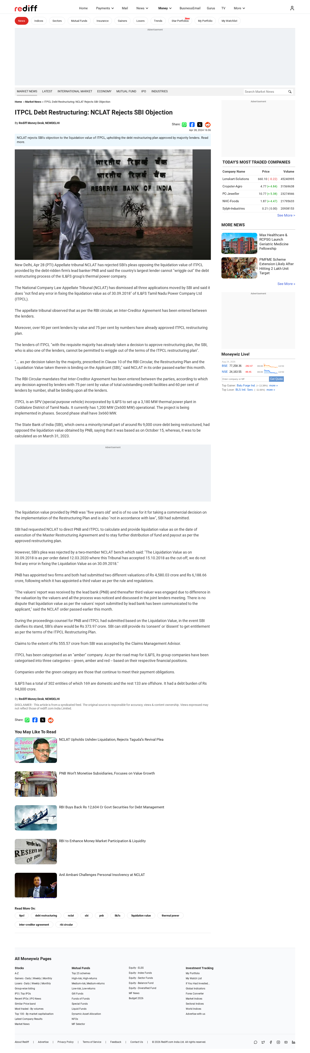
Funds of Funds (81, 998)
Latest (47, 91)
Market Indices (194, 998)
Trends (158, 20)
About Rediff (22, 1042)
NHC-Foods (230, 201)
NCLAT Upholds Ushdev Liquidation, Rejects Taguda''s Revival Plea (111, 740)
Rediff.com (167, 1042)
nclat (71, 915)
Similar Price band (25, 1003)
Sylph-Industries (233, 208)
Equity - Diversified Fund (142, 988)
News (140, 8)
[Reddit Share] (206, 124)
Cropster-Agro (232, 186)
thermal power (170, 915)
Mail (125, 8)
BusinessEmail (190, 8)
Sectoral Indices (195, 1003)
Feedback (115, 1042)
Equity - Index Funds (140, 972)
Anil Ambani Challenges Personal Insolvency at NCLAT (102, 875)
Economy (104, 91)
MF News (134, 993)
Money (163, 8)
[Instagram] (278, 1043)
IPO (143, 91)
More (237, 8)
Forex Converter (195, 993)
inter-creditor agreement (34, 924)
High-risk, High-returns (84, 978)
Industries (159, 91)
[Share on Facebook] (192, 124)
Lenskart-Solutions (235, 179)
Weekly (37, 978)
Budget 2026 (136, 998)
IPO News (35, 998)
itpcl (21, 915)
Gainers (122, 20)
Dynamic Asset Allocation (86, 1013)
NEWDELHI (52, 123)
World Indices (193, 1008)
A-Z (17, 973)
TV (223, 8)
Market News (27, 91)
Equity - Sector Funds (141, 978)
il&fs (117, 915)
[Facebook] (270, 1043)
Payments (103, 8)
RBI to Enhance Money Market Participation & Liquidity (102, 841)
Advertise (43, 1042)
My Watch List (194, 978)
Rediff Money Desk (31, 123)
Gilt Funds (77, 993)
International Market (75, 91)
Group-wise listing (25, 988)
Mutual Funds (79, 20)
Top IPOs (26, 993)
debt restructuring (46, 915)
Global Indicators (195, 988)
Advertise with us (195, 1013)
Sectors (57, 20)
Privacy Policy (66, 1042)
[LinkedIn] (293, 1043)
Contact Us (136, 1042)
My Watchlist (229, 20)
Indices (38, 20)
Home (83, 8)
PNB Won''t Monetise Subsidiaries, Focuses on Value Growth (107, 773)
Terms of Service (92, 1042)
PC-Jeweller (230, 194)
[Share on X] (263, 1043)
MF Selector (78, 1024)
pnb (101, 915)
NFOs (75, 1019)
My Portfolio (205, 20)
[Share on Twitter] (199, 124)
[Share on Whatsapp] (184, 124)
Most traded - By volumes (29, 1008)
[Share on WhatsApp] (255, 1043)
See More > (286, 215)
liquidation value (141, 915)
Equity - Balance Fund (141, 983)
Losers (140, 20)
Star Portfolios (180, 20)
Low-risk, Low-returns (83, 988)
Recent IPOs (21, 998)
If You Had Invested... (198, 983)
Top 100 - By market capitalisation (34, 1013)
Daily (28, 978)
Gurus (211, 8)
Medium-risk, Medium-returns (88, 983)
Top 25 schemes (81, 973)
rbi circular (66, 924)
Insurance (103, 20)
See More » (286, 284)
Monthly (47, 978)
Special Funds (80, 1003)
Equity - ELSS (136, 967)
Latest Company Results (28, 1019)
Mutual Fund (126, 91)
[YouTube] (286, 1043)
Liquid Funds (79, 1008)
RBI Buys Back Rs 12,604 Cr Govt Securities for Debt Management (111, 807)
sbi (86, 915)
